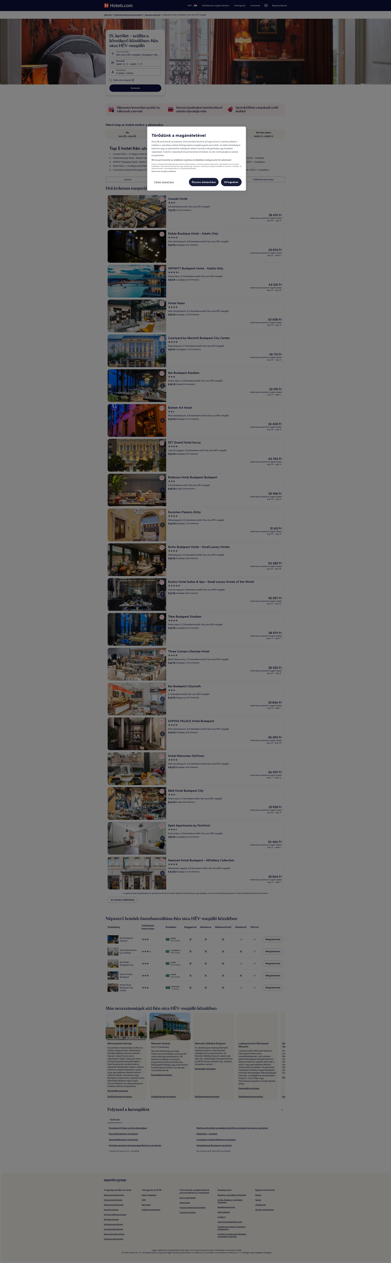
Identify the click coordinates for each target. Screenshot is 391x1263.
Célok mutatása (164, 182)
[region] (196, 158)
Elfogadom (231, 182)
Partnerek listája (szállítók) (164, 171)
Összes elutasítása (204, 182)
